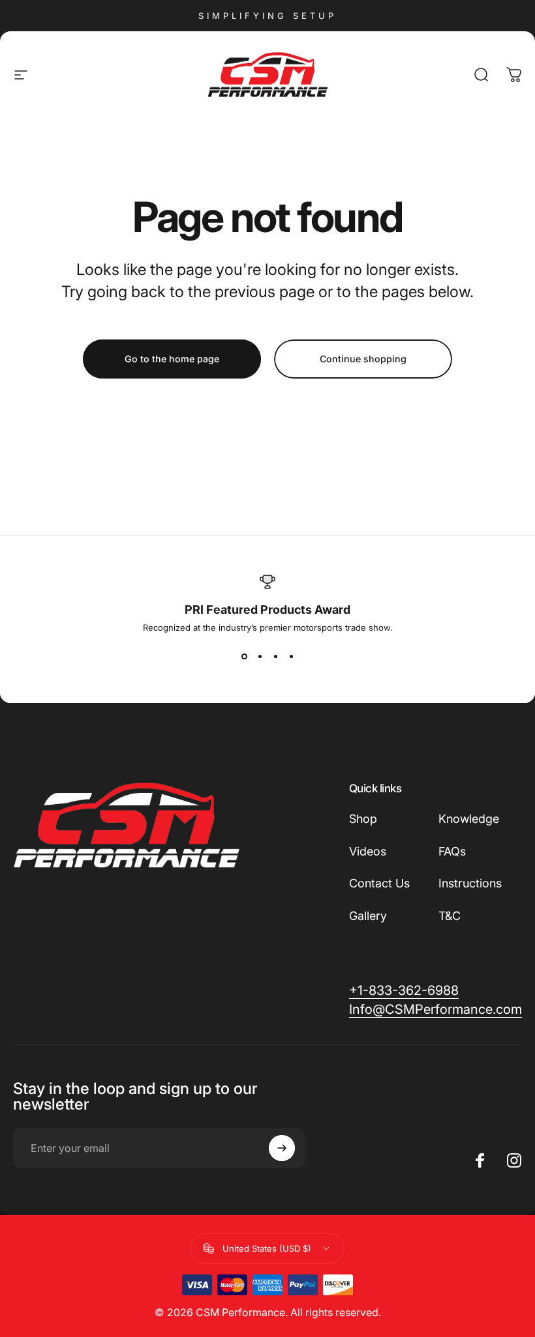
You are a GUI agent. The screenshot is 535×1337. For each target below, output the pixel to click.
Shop (363, 819)
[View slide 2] (260, 656)
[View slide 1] (244, 656)
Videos (367, 851)
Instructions (470, 883)
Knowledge (468, 819)
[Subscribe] (282, 1148)
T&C (449, 916)
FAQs (452, 851)
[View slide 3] (275, 656)
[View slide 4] (291, 656)
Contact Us (379, 883)
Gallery (368, 916)
